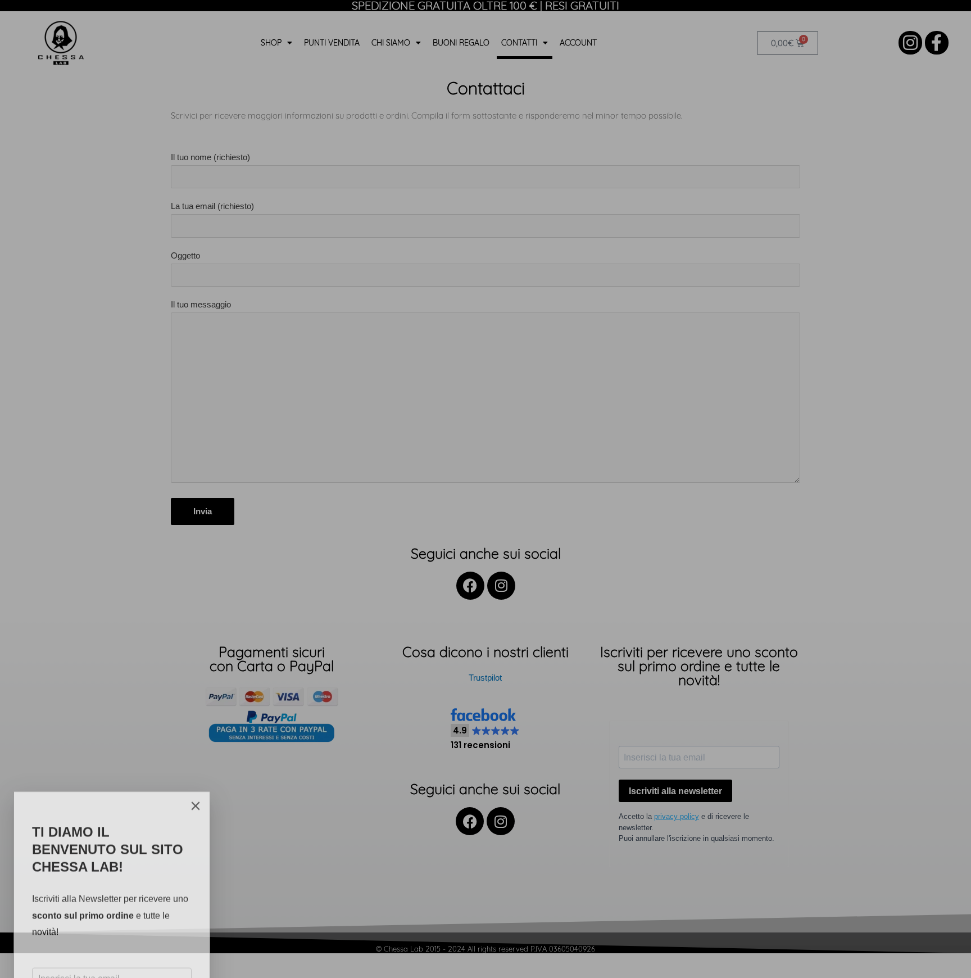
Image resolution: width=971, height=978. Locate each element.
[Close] (195, 733)
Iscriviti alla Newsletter (93, 934)
